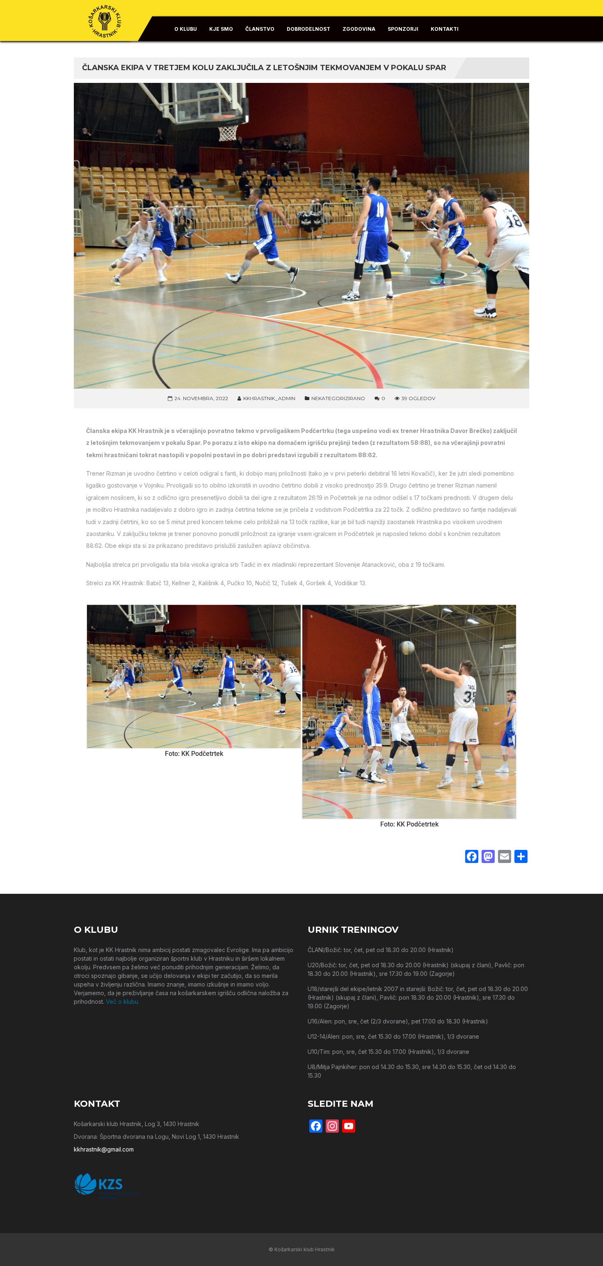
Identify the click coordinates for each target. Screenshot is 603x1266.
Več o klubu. (122, 1001)
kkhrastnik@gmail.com (104, 1149)
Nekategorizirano (338, 398)
